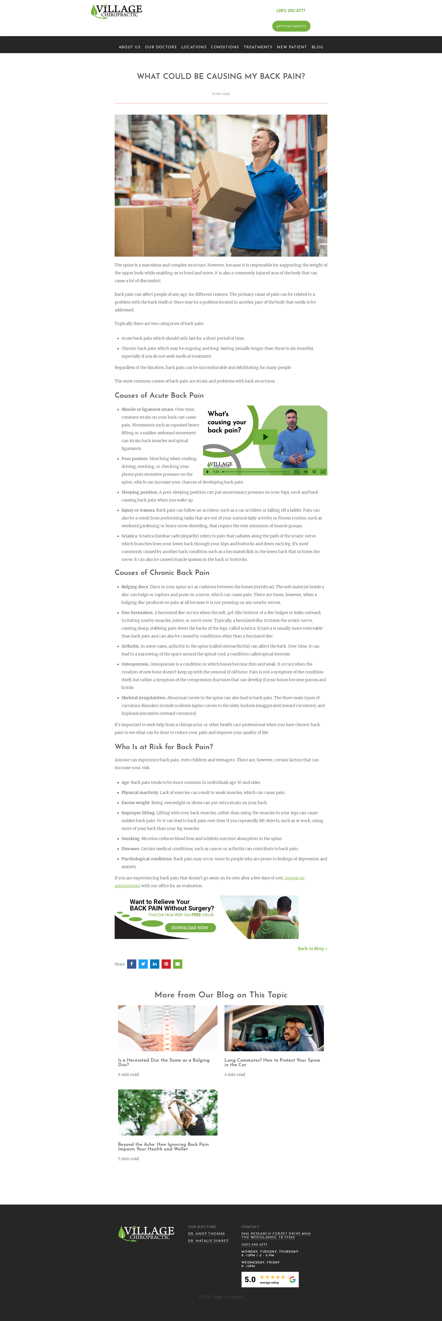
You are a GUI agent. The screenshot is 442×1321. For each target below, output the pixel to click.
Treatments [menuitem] (258, 47)
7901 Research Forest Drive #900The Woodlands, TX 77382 (276, 1235)
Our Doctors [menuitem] (161, 47)
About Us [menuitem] (130, 47)
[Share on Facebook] (131, 964)
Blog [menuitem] (317, 47)
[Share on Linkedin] (154, 964)
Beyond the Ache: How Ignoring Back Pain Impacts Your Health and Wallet (163, 1147)
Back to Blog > (312, 948)
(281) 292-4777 (290, 10)
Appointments (291, 26)
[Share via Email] (177, 964)
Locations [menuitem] (193, 47)
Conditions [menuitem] (225, 47)
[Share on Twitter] (143, 964)
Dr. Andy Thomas (206, 1234)
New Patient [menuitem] (292, 47)
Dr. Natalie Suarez (208, 1241)
